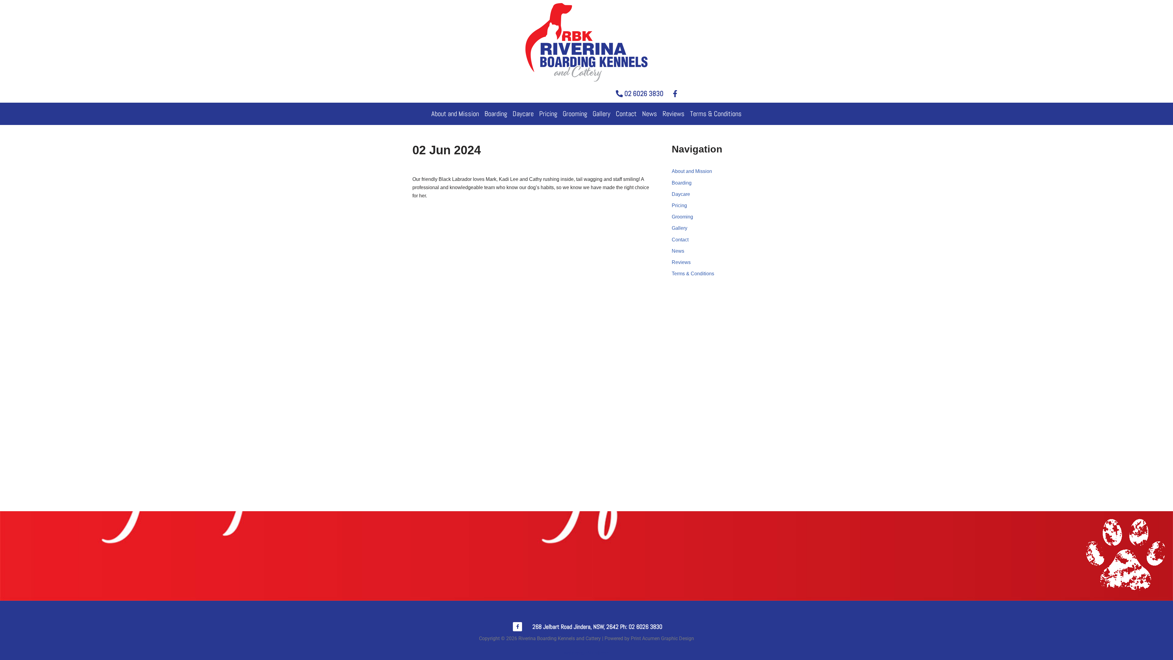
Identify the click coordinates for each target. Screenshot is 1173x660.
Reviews (674, 113)
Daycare (523, 113)
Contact (626, 113)
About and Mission (455, 113)
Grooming (575, 113)
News (649, 113)
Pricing (548, 113)
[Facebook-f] (517, 626)
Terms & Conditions (716, 113)
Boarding (495, 113)
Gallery (601, 113)
